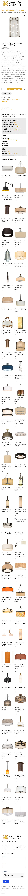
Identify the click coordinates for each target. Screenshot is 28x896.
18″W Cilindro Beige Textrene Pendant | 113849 (6, 466)
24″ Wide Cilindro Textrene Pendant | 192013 (19, 799)
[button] (24, 15)
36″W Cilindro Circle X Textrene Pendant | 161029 (20, 599)
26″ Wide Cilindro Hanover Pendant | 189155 (19, 399)
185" (16, 124)
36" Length (18, 128)
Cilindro (8, 151)
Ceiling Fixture (11, 99)
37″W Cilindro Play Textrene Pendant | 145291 (19, 666)
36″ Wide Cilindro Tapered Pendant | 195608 (6, 242)
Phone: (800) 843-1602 (19, 847)
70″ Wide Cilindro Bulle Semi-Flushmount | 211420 (7, 821)
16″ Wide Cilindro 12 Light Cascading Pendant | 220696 (19, 377)
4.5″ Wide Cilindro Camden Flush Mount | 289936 (20, 776)
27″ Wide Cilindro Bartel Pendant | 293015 (5, 399)
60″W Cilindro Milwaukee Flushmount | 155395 (20, 444)
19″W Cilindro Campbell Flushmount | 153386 (7, 421)
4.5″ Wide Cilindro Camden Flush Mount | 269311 (7, 354)
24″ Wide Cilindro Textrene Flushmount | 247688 (7, 732)
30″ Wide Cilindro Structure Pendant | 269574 (6, 799)
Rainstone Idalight (13, 140)
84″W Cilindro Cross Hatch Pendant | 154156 (6, 599)
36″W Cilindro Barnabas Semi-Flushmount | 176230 (19, 754)
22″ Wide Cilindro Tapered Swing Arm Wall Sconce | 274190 (7, 197)
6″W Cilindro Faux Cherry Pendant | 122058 (6, 666)
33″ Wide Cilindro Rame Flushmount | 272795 (19, 709)
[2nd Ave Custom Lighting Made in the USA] (12, 3)
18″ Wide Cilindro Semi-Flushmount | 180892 (19, 354)
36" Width (16, 130)
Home (3, 10)
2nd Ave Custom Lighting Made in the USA (11, 886)
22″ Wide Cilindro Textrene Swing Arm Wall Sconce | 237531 (20, 554)
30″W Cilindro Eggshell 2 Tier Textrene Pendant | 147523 (20, 421)
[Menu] (25, 2)
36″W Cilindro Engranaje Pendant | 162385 (19, 821)
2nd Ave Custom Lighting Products (15, 10)
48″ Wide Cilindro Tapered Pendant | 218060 (19, 732)
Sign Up (5, 881)
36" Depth (17, 126)
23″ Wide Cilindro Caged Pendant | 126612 (18, 489)
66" (15, 123)
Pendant (18, 99)
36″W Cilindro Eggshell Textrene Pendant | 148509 (20, 242)
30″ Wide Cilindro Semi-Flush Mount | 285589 (6, 621)
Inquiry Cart (7, 93)
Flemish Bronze (13, 153)
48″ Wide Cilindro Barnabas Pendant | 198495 (6, 754)
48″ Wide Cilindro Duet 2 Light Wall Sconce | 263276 (7, 644)
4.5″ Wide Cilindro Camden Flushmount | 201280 (7, 220)
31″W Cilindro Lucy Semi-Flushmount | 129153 (6, 332)
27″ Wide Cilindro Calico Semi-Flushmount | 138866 (19, 621)
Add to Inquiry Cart (14, 89)
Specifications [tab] (6, 108)
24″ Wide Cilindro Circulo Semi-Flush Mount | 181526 (6, 577)
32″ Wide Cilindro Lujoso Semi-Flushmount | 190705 (19, 265)
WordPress (9, 888)
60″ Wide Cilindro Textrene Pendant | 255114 (19, 287)
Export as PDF (5, 101)
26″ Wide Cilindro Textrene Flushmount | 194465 (20, 577)
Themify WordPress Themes (19, 888)
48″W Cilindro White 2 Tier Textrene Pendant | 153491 (20, 309)
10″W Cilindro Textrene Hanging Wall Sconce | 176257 (20, 511)
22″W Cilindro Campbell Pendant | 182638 (6, 444)
